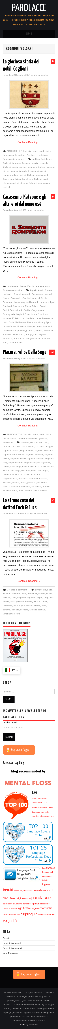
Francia (45, 872)
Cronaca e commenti (17, 589)
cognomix (45, 462)
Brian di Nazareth (21, 294)
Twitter (40, 915)
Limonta (7, 474)
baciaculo (7, 294)
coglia (15, 167)
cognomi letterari (29, 302)
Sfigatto (42, 334)
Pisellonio (48, 330)
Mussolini (21, 326)
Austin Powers (45, 290)
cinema (16, 302)
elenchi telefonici (30, 466)
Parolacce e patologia (37, 155)
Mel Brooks (20, 322)
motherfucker (9, 326)
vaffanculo (49, 914)
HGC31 (37, 601)
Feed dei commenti (12, 948)
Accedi (6, 938)
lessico (16, 891)
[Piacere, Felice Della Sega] (29, 377)
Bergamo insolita (30, 163)
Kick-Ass (16, 318)
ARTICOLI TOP (14, 151)
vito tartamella (41, 75)
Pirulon (38, 330)
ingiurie (44, 880)
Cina (14, 597)
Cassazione (36, 803)
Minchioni (28, 474)
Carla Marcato (18, 446)
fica (52, 816)
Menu (29, 33)
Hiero (22, 1024)
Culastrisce (18, 306)
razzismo (45, 904)
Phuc (31, 330)
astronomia (40, 589)
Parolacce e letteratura (14, 155)
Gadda (27, 310)
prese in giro (33, 482)
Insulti (6, 438)
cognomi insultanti (34, 454)
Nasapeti (31, 326)
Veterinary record (11, 613)
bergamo (16, 163)
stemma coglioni (11, 183)
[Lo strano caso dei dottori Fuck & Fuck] (29, 533)
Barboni (34, 442)
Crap (46, 597)
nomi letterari (9, 330)
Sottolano (25, 486)
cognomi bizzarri (11, 450)
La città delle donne (31, 318)
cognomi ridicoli (18, 458)
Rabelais (7, 334)
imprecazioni (48, 876)
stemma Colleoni (28, 183)
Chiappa (49, 446)
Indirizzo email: (10, 722)
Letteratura (47, 318)
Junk (45, 601)
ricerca (6, 908)
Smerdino (7, 338)
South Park (19, 338)
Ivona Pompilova (39, 314)
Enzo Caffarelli (47, 466)
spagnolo (34, 908)
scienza (15, 609)
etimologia (45, 816)
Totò (5, 342)
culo (50, 807)
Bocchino (43, 442)
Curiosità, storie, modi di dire (37, 151)
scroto (46, 179)
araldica (36, 159)
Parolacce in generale (13, 159)
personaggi (22, 330)
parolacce (41, 897)
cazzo (49, 593)
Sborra (44, 482)
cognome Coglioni (36, 167)
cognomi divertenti (20, 171)
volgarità (10, 921)
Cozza (6, 466)
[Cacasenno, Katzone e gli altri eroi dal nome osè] (29, 229)
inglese (46, 884)
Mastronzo (17, 474)
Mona (37, 474)
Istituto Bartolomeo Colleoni (28, 179)
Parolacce (29, 8)
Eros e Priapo (31, 306)
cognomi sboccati (35, 458)
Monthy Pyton (44, 322)
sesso (14, 908)
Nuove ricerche (17, 438)
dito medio (45, 812)
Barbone (25, 442)
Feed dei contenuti (12, 943)
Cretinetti (7, 306)
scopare (24, 609)
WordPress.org (10, 953)
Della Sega (15, 466)
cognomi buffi (26, 450)
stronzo (7, 914)
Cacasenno (37, 294)
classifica (43, 808)
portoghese (28, 904)
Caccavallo (16, 298)
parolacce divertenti (28, 478)
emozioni (35, 816)
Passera (43, 478)
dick (52, 597)
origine (20, 898)
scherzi (6, 486)
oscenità (27, 898)
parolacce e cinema (16, 286)
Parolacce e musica (12, 290)
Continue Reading (29, 142)
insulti (8, 890)
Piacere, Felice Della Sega (24, 352)
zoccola (43, 490)
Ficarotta (25, 470)
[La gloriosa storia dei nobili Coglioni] (29, 94)
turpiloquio (29, 914)
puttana (6, 609)
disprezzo (36, 812)
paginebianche (10, 478)
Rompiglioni (31, 334)
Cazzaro (30, 446)
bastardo (16, 593)
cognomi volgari (10, 175)
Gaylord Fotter (23, 314)
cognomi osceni (38, 171)
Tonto (14, 490)
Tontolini (46, 338)
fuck (13, 601)
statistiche (36, 486)
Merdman (32, 322)
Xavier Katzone (15, 342)
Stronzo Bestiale (37, 609)
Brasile (41, 593)
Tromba (28, 490)
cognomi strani (16, 462)
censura (36, 807)
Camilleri (26, 298)
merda (16, 605)
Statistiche (8, 442)
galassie (20, 601)
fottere (6, 601)
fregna (45, 470)
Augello (33, 290)
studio (13, 915)
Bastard (7, 593)
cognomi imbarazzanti (13, 454)
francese (50, 868)
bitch (24, 593)
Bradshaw (32, 593)
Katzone (7, 318)
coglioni (22, 167)
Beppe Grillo (36, 798)
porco (23, 482)
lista (32, 891)
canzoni (36, 298)
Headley (29, 601)
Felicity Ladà (16, 310)
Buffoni (6, 446)
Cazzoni (39, 446)
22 (52, 351)
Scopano (15, 486)
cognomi (21, 597)
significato (23, 908)
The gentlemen (33, 338)
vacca (36, 490)
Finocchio (36, 470)
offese (12, 898)
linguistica (25, 890)
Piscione (7, 482)
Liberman (7, 605)
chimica (6, 597)
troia (21, 490)
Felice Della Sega (11, 470)
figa (43, 868)
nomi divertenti (44, 326)
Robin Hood (18, 334)
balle (49, 589)
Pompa (15, 482)
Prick (43, 605)
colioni (23, 175)
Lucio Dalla (8, 322)
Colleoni (31, 175)
